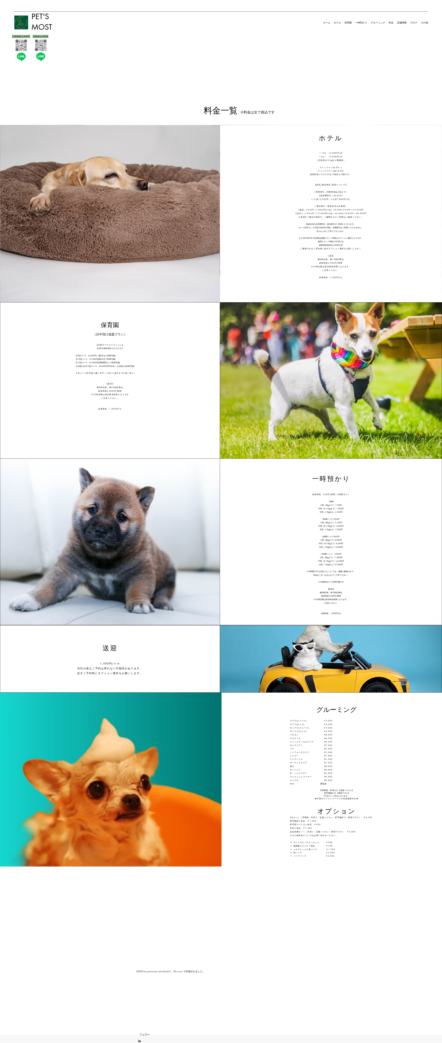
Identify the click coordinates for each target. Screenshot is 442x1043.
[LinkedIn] (139, 1041)
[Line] (21, 56)
